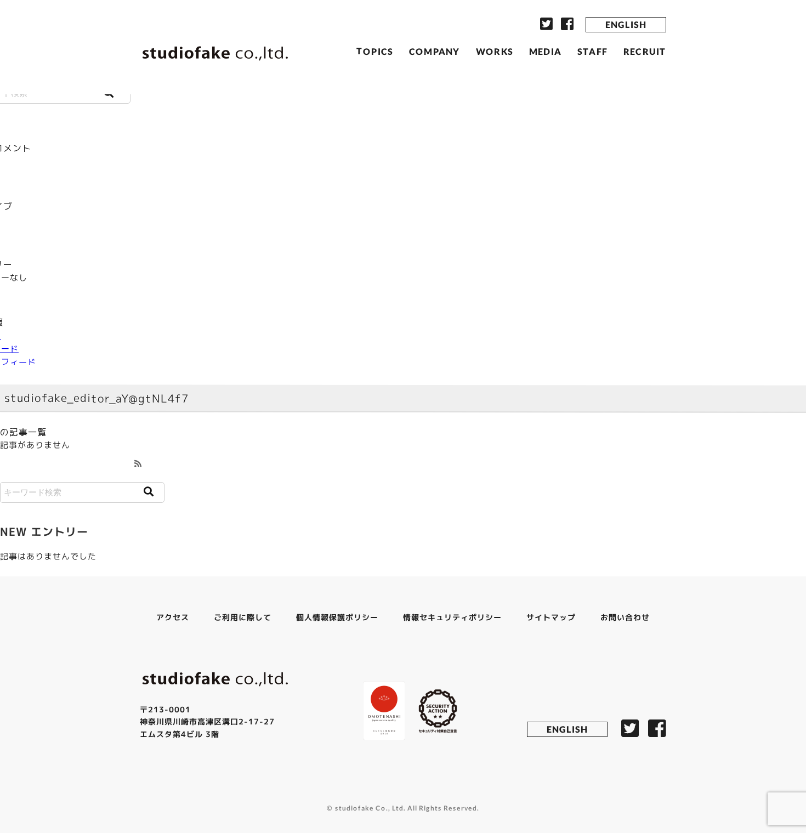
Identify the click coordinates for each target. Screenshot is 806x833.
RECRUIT (644, 51)
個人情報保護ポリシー (337, 617)
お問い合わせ (625, 617)
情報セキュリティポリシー (452, 617)
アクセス (172, 616)
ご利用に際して (242, 616)
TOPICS (374, 51)
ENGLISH (625, 24)
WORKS (494, 51)
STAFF (592, 51)
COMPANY (434, 51)
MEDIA (545, 51)
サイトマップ (551, 617)
